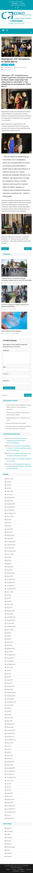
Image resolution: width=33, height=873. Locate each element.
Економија (9, 831)
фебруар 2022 (10, 648)
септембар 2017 (11, 812)
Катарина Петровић (21, 67)
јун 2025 (9, 522)
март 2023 (9, 607)
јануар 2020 (10, 727)
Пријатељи (16, 871)
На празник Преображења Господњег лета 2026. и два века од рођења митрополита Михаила (19, 448)
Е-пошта (6, 374)
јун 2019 (9, 749)
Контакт (23, 871)
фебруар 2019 (10, 761)
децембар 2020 (11, 692)
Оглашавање (21, 869)
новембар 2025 (11, 507)
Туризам (9, 853)
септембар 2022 (11, 626)
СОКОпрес (16, 20)
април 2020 (10, 717)
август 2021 (10, 667)
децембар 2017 (11, 805)
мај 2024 (9, 563)
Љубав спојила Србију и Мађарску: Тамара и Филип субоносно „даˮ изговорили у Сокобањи (19, 407)
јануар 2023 (10, 614)
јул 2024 (9, 557)
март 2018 (9, 796)
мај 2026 (9, 488)
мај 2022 (9, 639)
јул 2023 (9, 595)
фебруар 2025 (10, 535)
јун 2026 (9, 485)
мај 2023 (9, 601)
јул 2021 (9, 670)
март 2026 (9, 494)
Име (4, 367)
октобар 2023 (10, 585)
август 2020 (10, 705)
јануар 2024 (10, 576)
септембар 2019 (11, 739)
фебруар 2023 (10, 610)
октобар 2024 (10, 548)
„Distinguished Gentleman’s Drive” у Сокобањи (28, 248)
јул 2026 (9, 482)
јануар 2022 (10, 651)
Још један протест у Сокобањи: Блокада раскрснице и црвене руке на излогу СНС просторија (16, 279)
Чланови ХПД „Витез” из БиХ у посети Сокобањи (6, 248)
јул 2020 (9, 708)
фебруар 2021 (10, 686)
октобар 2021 (10, 661)
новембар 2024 (11, 544)
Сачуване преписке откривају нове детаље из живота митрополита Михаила (19, 427)
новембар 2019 (11, 733)
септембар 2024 (11, 551)
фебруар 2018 (10, 799)
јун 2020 (9, 711)
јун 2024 (9, 560)
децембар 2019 (11, 730)
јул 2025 (9, 519)
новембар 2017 (11, 809)
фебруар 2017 (10, 818)
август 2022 (10, 629)
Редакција (17, 282)
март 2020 (9, 721)
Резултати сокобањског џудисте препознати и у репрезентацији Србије (15, 305)
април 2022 (10, 642)
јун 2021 (9, 673)
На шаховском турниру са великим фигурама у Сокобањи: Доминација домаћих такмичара (19, 466)
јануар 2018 (10, 802)
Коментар (6, 350)
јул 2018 (9, 783)
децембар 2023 (11, 579)
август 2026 (10, 478)
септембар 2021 (11, 664)
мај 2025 (9, 526)
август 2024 (10, 554)
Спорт (8, 850)
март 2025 (9, 532)
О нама (14, 869)
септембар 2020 (11, 702)
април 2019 (10, 755)
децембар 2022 (11, 617)
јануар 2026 (10, 500)
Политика (9, 844)
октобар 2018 (10, 774)
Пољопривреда (11, 847)
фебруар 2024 (10, 573)
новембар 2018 (11, 771)
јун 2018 (9, 787)
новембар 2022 (11, 620)
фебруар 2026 (10, 497)
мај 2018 (9, 790)
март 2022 (9, 645)
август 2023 (10, 592)
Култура (11, 64)
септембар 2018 (11, 777)
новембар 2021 (11, 658)
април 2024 (10, 566)
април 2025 (10, 529)
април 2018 (10, 793)
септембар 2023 (11, 588)
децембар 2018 (11, 768)
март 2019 (9, 758)
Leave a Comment (7, 69)
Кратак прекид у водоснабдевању (11, 331)
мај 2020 (9, 714)
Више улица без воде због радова (16, 423)
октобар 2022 (10, 623)
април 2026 (10, 491)
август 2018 (10, 780)
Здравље (9, 837)
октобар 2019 (10, 736)
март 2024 (9, 570)
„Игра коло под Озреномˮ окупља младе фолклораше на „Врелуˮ (18, 413)
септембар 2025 (11, 513)
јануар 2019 (10, 765)
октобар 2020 (10, 699)
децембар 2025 (11, 504)
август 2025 (10, 516)
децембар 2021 (11, 654)
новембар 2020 (11, 695)
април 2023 (10, 604)
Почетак (8, 869)
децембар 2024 (11, 541)
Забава (9, 834)
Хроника (9, 856)
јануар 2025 (10, 538)
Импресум (28, 869)
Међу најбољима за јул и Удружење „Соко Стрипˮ (18, 419)
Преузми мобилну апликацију (18, 5)
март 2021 (9, 683)
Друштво (4, 64)
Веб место (6, 380)
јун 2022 (9, 636)
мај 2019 (9, 752)
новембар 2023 (11, 582)
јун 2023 (9, 598)
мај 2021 (9, 676)
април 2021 (10, 680)
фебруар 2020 (10, 724)
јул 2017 (9, 815)
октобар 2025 (10, 510)
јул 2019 (9, 746)
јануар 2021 (10, 689)
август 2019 (10, 743)
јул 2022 (9, 633)
